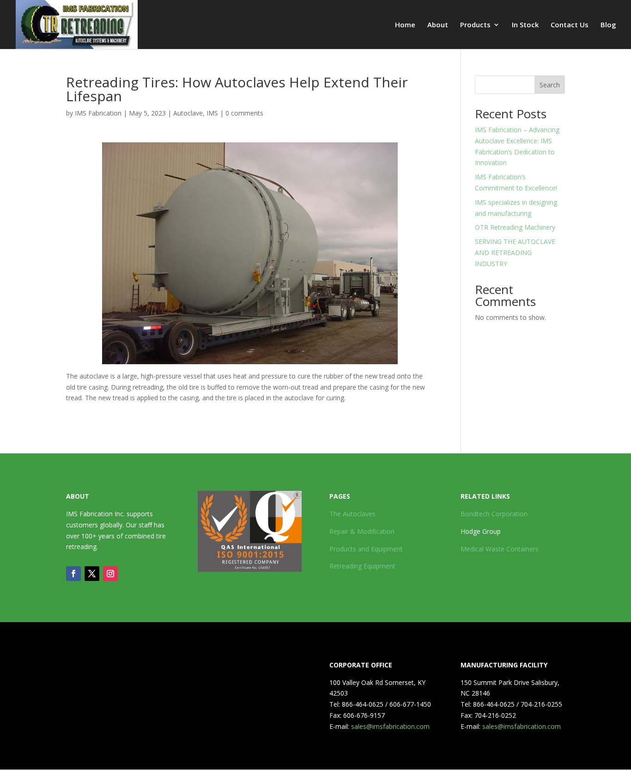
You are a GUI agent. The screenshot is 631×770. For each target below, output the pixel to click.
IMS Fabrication (98, 113)
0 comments (244, 113)
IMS (212, 113)
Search (550, 84)
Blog (608, 25)
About (437, 25)
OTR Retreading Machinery (515, 227)
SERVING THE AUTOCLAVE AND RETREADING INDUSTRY (515, 252)
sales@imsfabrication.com (390, 726)
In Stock (525, 25)
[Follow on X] (92, 573)
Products (475, 25)
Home (405, 25)
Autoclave (188, 113)
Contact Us (570, 25)
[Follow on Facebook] (73, 573)
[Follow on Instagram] (110, 573)
